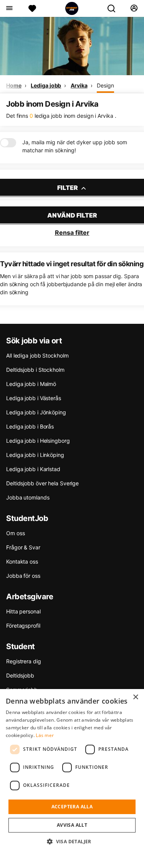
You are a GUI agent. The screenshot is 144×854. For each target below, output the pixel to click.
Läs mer (45, 735)
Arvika (79, 85)
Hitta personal (23, 611)
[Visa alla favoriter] (32, 8)
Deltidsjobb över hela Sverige (42, 483)
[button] (72, 841)
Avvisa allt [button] (72, 825)
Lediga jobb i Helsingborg (38, 440)
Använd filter (72, 215)
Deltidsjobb (20, 675)
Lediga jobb (46, 85)
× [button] (135, 697)
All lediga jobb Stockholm (37, 355)
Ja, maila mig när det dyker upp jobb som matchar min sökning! (74, 146)
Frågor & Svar (23, 547)
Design (105, 85)
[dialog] (72, 771)
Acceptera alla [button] (72, 806)
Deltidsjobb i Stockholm (35, 369)
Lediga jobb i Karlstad (33, 469)
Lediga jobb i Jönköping (36, 412)
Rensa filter (72, 232)
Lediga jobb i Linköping (35, 455)
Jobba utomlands (28, 497)
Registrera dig (23, 661)
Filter (68, 187)
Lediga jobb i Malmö (31, 384)
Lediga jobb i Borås (30, 426)
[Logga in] (133, 8)
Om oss (15, 533)
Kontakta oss (22, 561)
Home (14, 85)
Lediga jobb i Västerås (33, 398)
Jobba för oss (23, 575)
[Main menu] (9, 8)
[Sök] (114, 8)
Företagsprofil (23, 625)
